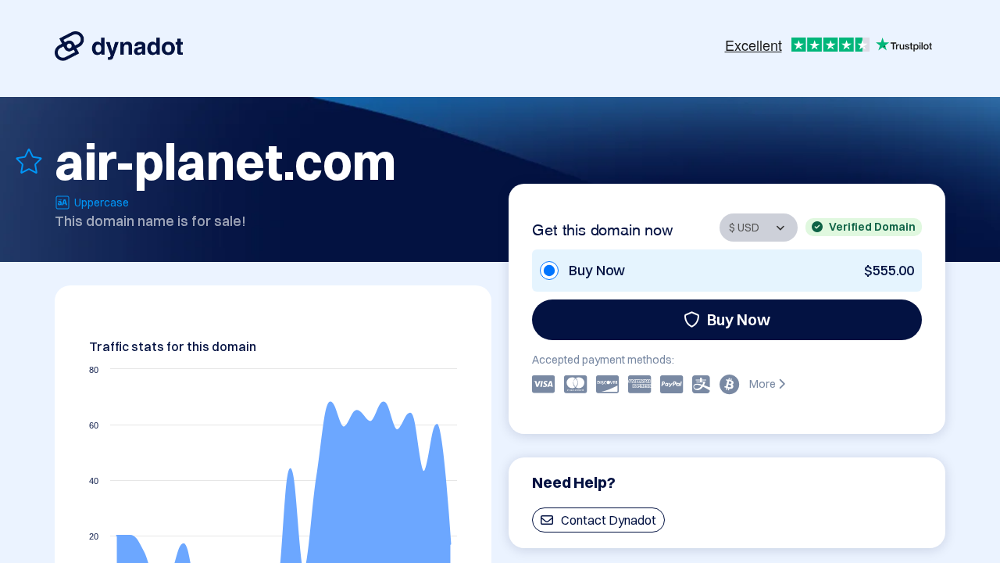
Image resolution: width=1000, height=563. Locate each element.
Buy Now (738, 319)
